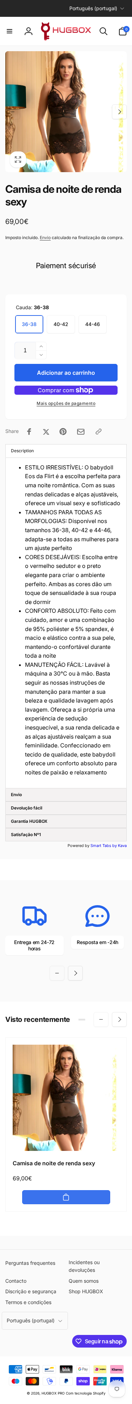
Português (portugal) (93, 8)
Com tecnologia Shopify (86, 1393)
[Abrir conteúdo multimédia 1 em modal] (66, 111)
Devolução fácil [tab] (26, 807)
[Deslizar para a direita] (119, 111)
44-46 (92, 324)
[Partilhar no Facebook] (29, 431)
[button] (9, 31)
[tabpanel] (66, 622)
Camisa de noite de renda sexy (54, 1163)
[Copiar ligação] (98, 431)
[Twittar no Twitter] (46, 431)
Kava (122, 845)
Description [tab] (22, 450)
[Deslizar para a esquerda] (12, 111)
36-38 (29, 324)
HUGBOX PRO (53, 1393)
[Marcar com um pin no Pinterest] (63, 431)
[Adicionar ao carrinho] (66, 1197)
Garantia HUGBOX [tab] (29, 821)
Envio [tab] (16, 794)
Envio (45, 237)
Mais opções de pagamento (66, 403)
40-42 (61, 324)
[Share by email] (80, 431)
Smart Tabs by (104, 845)
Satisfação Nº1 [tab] (26, 834)
